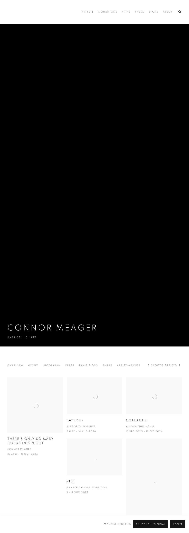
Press (139, 12)
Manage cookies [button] (117, 524)
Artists (88, 12)
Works (33, 365)
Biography (52, 365)
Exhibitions (107, 12)
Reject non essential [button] (150, 524)
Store (153, 12)
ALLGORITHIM (33, 12)
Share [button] (107, 365)
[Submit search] (180, 11)
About (168, 12)
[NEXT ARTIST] (180, 365)
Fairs (126, 12)
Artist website (128, 365)
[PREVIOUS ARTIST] (148, 365)
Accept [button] (178, 524)
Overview (15, 365)
